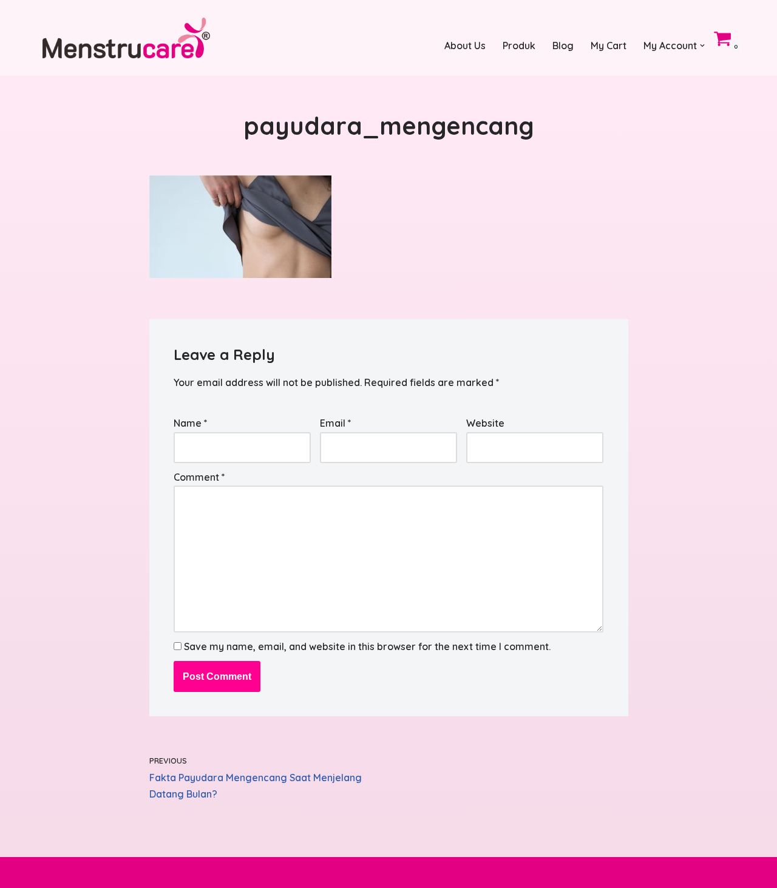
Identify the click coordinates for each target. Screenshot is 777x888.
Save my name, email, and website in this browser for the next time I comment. (367, 646)
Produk (519, 45)
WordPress (157, 872)
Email (335, 423)
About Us (465, 45)
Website (485, 423)
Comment (199, 477)
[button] (702, 45)
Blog (563, 45)
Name (191, 423)
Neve (54, 872)
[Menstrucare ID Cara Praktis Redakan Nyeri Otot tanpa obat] (126, 38)
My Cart (608, 45)
